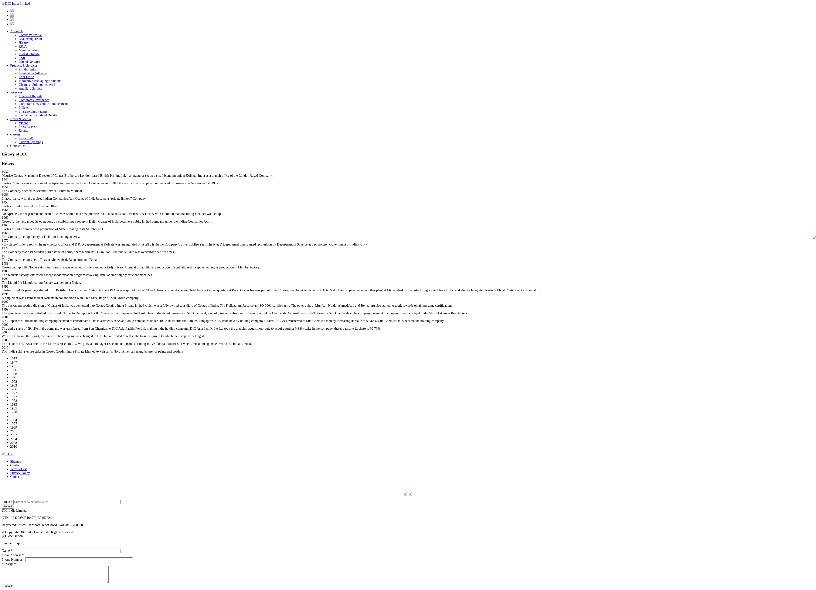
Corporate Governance (34, 100)
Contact (15, 465)
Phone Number (13, 559)
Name (7, 550)
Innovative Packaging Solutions (40, 81)
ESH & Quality (29, 54)
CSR (22, 58)
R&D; (23, 46)
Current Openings (31, 142)
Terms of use (18, 469)
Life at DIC (26, 138)
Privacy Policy (20, 473)
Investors (16, 92)
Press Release (28, 126)
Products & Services (23, 65)
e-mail (7, 502)
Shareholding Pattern (33, 111)
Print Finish (26, 77)
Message (9, 564)
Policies (24, 107)
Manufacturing (28, 50)
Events (23, 130)
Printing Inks (27, 69)
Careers (15, 134)
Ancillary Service (30, 88)
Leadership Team (30, 39)
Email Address (13, 555)
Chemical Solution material (37, 84)
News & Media (20, 119)
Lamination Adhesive (33, 73)
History (24, 42)
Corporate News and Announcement (43, 104)
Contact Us (17, 146)
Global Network (30, 62)
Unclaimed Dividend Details (38, 115)
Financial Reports (30, 96)
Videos (23, 123)
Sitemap (15, 461)
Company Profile (30, 35)
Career (14, 476)
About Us (16, 31)
